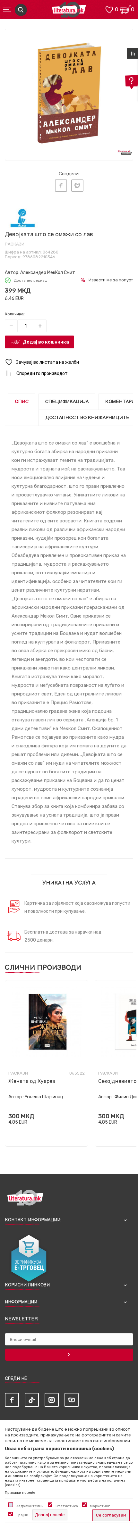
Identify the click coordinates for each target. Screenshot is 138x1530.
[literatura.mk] (69, 11)
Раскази (14, 244)
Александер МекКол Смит (47, 272)
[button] (69, 362)
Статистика (67, 1506)
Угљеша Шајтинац (44, 1097)
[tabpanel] (69, 93)
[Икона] (22, 217)
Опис (22, 402)
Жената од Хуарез (31, 1081)
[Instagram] (51, 1399)
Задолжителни (30, 1506)
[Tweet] (77, 185)
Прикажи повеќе (20, 1492)
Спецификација (67, 402)
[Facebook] (61, 185)
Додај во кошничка (46, 342)
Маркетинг (100, 1506)
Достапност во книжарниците (87, 418)
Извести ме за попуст (111, 280)
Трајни (22, 1515)
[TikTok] (31, 1399)
